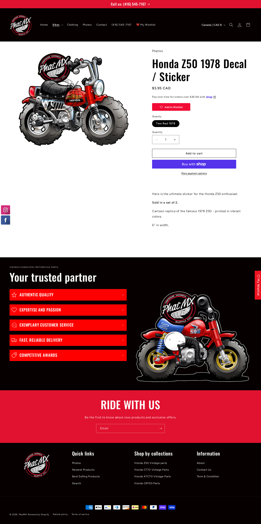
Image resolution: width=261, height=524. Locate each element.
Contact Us (204, 469)
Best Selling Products (86, 476)
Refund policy (60, 514)
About (201, 463)
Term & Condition (208, 476)
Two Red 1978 (165, 123)
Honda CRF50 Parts (147, 483)
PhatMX (23, 514)
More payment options (194, 173)
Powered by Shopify (38, 514)
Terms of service (80, 514)
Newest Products (83, 469)
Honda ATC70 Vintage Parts (152, 476)
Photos (76, 463)
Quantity (157, 132)
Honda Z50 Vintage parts (150, 463)
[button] (57, 25)
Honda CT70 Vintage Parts (151, 469)
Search (76, 483)
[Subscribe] (160, 428)
